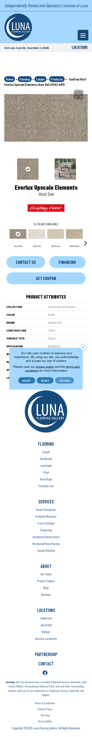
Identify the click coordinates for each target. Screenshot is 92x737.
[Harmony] (55, 234)
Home (9, 79)
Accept (26, 380)
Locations (80, 47)
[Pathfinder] (74, 234)
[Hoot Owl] (18, 234)
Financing (67, 262)
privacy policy (45, 366)
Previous (6, 167)
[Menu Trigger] (83, 35)
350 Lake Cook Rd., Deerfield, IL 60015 (26, 48)
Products (57, 79)
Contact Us (26, 262)
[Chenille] (36, 234)
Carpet (40, 79)
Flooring (24, 79)
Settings (64, 380)
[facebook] (45, 673)
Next (85, 167)
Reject (45, 380)
